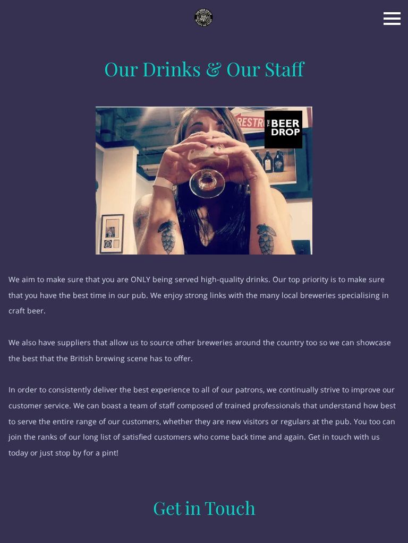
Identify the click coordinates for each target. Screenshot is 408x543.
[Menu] (392, 18)
